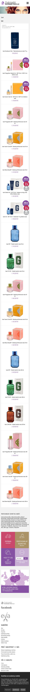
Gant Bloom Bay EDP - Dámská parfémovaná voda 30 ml (15, 164)
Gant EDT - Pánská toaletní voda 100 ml (15, 362)
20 (6, 27)
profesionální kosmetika (10, 603)
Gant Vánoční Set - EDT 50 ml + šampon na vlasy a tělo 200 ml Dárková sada (15, 188)
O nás (2, 663)
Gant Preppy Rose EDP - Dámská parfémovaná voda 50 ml (15, 289)
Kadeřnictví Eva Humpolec (5, 616)
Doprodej (3, 632)
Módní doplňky (4, 637)
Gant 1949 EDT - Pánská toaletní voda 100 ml (15, 416)
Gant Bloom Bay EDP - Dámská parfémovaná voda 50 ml (15, 337)
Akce (2, 628)
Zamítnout (16, 689)
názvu (6, 26)
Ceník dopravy (4, 665)
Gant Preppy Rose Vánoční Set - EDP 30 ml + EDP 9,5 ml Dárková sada (15, 69)
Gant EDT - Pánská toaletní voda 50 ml (15, 236)
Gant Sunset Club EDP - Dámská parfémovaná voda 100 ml (15, 471)
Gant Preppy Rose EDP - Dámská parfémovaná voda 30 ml (15, 116)
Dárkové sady (4, 643)
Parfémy (3, 639)
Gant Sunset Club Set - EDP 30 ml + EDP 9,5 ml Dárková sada (15, 92)
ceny (13, 26)
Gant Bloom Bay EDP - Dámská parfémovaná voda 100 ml (15, 495)
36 (9, 27)
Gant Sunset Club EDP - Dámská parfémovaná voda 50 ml (15, 313)
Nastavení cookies (5, 670)
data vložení (10, 26)
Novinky (2, 630)
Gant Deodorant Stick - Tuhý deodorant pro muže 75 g (15, 43)
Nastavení (8, 689)
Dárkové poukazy (4, 641)
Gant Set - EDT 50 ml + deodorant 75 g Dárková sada (15, 211)
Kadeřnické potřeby (5, 634)
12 (8, 27)
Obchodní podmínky (5, 667)
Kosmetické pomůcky (5, 635)
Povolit (23, 689)
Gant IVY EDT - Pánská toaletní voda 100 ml (15, 389)
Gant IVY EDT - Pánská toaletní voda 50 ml (15, 263)
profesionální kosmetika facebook (6, 607)
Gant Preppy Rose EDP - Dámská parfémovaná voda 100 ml (15, 444)
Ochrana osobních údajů (6, 668)
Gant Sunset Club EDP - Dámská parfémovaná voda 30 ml (15, 140)
